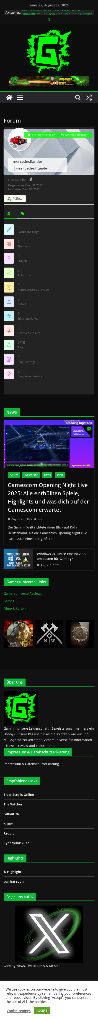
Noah (40, 519)
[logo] (21, 694)
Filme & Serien (15, 608)
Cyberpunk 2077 (16, 843)
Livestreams (31, 475)
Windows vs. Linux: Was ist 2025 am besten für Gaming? (61, 556)
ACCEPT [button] (42, 1010)
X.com (8, 823)
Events (14, 475)
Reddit (9, 833)
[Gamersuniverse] (9, 97)
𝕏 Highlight (12, 872)
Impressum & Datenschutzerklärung (31, 764)
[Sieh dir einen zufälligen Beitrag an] (88, 97)
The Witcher (13, 804)
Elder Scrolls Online (19, 794)
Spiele (60, 475)
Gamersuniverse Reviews (23, 593)
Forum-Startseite (43, 135)
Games (9, 601)
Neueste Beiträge (76, 135)
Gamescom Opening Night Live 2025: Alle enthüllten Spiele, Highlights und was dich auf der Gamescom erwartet (48, 497)
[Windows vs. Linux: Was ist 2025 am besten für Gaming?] (18, 560)
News (47, 475)
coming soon (14, 881)
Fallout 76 (11, 814)
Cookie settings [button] (19, 1011)
